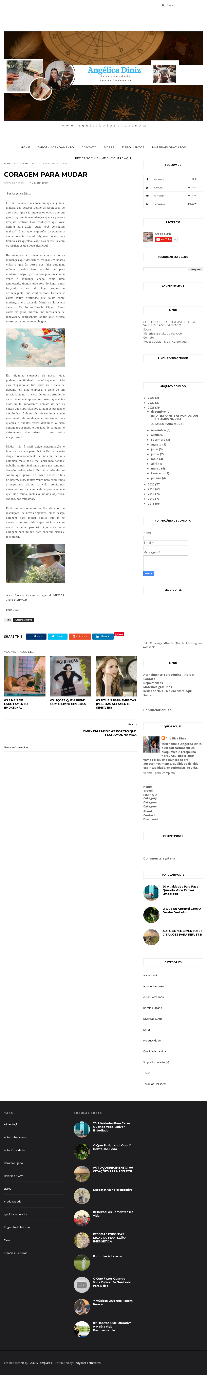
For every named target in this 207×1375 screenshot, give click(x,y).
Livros (147, 1029)
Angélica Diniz (176, 738)
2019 (151, 489)
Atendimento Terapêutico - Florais (168, 675)
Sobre (109, 147)
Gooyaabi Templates (87, 1363)
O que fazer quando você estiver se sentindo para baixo (112, 1282)
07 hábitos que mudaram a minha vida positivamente (112, 1326)
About (147, 811)
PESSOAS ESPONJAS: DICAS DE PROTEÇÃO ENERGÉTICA (109, 1237)
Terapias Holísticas (155, 1084)
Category (150, 798)
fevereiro (158, 473)
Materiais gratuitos (169, 147)
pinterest (175, 195)
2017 (151, 499)
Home (25, 147)
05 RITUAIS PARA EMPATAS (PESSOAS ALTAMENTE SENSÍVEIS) (116, 703)
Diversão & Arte (153, 1019)
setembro (158, 439)
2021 (151, 407)
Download (150, 819)
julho (155, 449)
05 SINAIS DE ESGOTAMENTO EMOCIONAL (16, 703)
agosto (156, 444)
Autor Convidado (153, 997)
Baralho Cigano (152, 1008)
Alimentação (150, 975)
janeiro (156, 478)
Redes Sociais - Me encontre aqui (103, 158)
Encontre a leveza (107, 1256)
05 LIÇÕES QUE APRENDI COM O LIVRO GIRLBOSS (68, 702)
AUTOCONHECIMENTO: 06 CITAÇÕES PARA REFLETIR (183, 932)
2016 (151, 503)
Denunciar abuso (157, 710)
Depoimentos (133, 147)
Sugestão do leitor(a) (156, 1062)
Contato (88, 147)
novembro (159, 430)
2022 (151, 403)
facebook (175, 179)
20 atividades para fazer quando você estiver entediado (181, 890)
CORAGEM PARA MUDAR (167, 424)
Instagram (175, 204)
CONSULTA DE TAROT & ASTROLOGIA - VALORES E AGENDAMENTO (170, 323)
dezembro (159, 411)
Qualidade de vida (154, 1051)
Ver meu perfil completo (159, 773)
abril (154, 463)
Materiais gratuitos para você (162, 333)
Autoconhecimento (25, 163)
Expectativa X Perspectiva (112, 1190)
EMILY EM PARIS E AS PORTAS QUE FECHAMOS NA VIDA (174, 417)
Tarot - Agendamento (56, 147)
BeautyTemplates (40, 1363)
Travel (148, 791)
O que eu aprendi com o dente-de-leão (182, 910)
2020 (151, 484)
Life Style (150, 795)
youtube (175, 187)
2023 (151, 398)
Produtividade (152, 1040)
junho (155, 454)
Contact (149, 815)
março (156, 468)
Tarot (146, 1073)
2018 (151, 494)
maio (155, 459)
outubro (157, 435)
